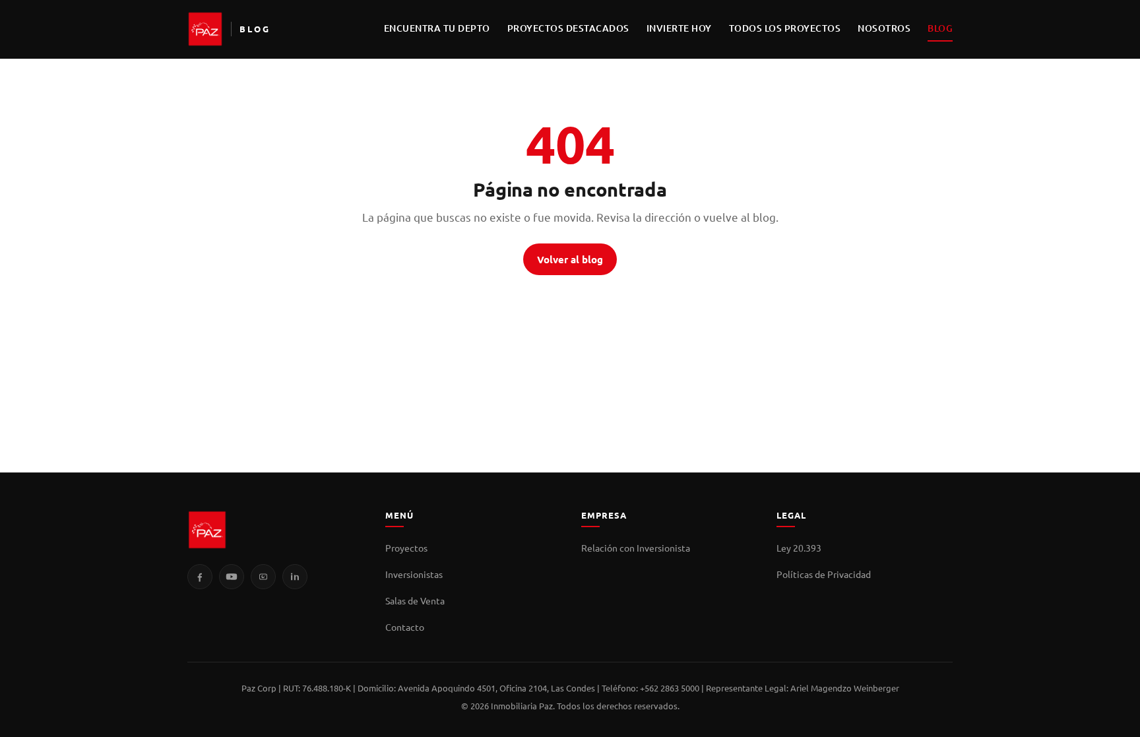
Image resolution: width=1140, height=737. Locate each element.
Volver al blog (570, 259)
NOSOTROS (884, 28)
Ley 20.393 (798, 548)
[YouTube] (231, 576)
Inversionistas (414, 574)
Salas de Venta (415, 600)
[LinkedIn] (294, 576)
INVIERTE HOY (679, 28)
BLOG (940, 28)
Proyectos (406, 548)
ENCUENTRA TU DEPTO (437, 28)
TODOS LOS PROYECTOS (785, 28)
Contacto (404, 627)
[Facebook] (199, 576)
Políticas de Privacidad (823, 574)
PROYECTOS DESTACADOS (568, 28)
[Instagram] (263, 576)
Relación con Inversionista (635, 548)
